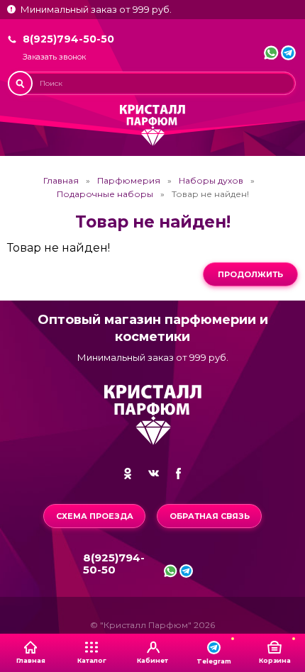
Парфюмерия (128, 181)
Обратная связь (210, 516)
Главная (61, 181)
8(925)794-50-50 (68, 39)
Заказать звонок (54, 57)
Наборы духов (211, 181)
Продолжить (250, 274)
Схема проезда (94, 516)
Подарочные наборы (105, 194)
